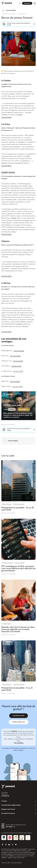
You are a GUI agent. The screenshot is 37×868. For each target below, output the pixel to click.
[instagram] (6, 844)
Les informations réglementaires (11, 805)
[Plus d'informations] (34, 24)
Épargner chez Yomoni (8, 809)
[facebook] (2, 844)
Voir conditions (18, 743)
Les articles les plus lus (8, 813)
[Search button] (20, 3)
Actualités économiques (19, 504)
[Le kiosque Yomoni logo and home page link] (6, 3)
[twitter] (12, 844)
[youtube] (16, 844)
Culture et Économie (6, 504)
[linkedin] (9, 844)
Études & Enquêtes (6, 623)
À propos (4, 801)
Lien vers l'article (18, 371)
